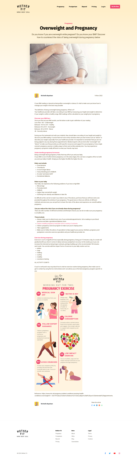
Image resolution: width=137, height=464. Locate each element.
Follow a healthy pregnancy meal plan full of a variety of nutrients (57, 223)
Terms (90, 433)
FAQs (73, 436)
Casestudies (75, 441)
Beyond (84, 6)
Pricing (94, 6)
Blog (73, 439)
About (73, 433)
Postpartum (73, 6)
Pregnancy (60, 6)
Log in (103, 6)
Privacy (90, 436)
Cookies (90, 439)
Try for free (115, 6)
